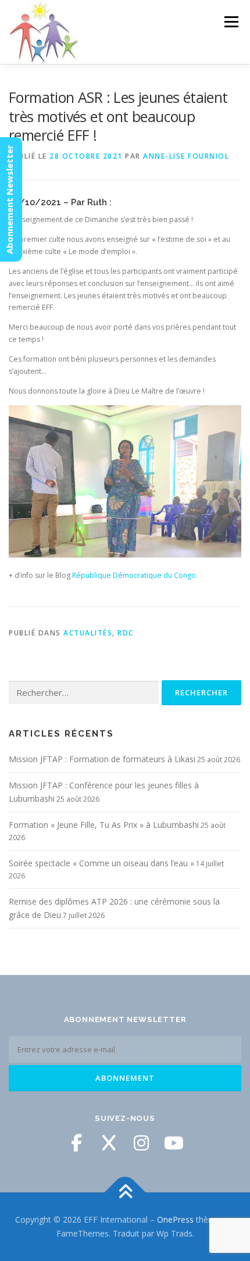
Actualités (87, 633)
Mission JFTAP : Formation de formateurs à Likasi (102, 759)
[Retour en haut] (125, 1192)
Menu (230, 22)
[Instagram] (141, 1143)
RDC (125, 633)
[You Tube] (174, 1143)
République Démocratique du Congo (134, 575)
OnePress (175, 1219)
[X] (108, 1143)
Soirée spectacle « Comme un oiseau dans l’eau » (101, 863)
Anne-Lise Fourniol (186, 156)
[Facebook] (76, 1143)
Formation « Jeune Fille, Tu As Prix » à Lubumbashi (104, 824)
